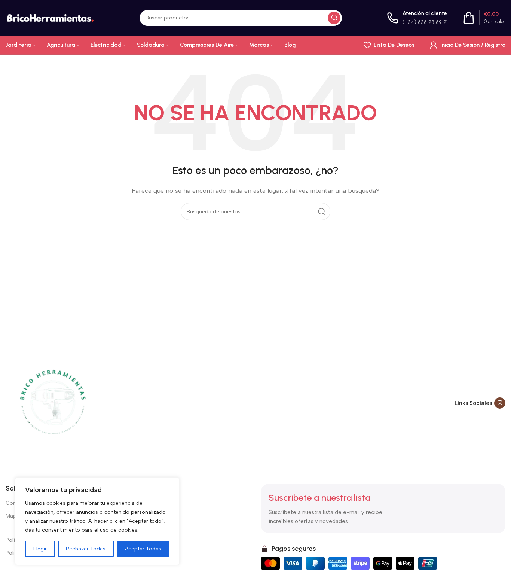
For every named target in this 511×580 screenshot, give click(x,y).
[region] (97, 521)
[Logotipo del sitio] (50, 17)
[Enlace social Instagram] (499, 403)
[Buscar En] (334, 18)
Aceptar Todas (143, 549)
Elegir (40, 549)
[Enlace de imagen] (52, 402)
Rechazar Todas (85, 549)
